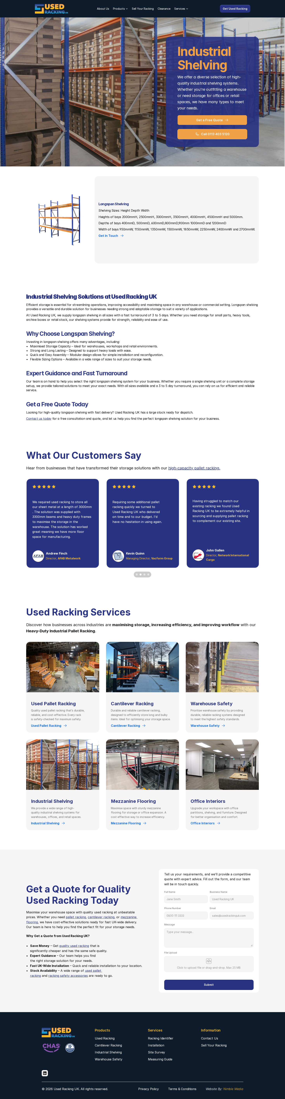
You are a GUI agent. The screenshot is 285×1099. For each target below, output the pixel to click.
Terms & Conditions (182, 1089)
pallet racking (76, 917)
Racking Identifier (160, 1038)
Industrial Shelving (108, 1052)
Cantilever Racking (108, 1045)
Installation (156, 1045)
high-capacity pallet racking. (194, 468)
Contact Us (209, 1038)
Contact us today (38, 419)
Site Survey (156, 1052)
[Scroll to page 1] (136, 574)
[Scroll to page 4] (148, 574)
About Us (103, 8)
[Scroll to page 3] (144, 574)
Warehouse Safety (108, 1059)
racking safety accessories (68, 976)
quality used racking (74, 946)
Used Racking (105, 1038)
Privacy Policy (148, 1089)
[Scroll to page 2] (140, 574)
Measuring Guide (160, 1059)
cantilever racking (101, 917)
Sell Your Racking (143, 8)
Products (119, 8)
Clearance (164, 8)
